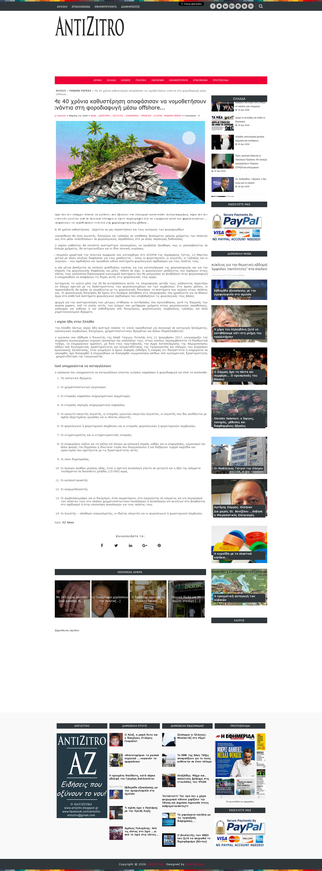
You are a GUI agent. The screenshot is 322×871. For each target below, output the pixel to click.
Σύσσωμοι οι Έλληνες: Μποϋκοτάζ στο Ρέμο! (191, 736)
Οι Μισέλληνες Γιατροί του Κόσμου (238, 468)
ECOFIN (158, 115)
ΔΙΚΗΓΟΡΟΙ (105, 115)
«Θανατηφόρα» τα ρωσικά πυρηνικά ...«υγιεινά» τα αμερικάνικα (248, 195)
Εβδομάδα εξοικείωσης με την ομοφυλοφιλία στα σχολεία (235, 292)
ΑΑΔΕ (94, 115)
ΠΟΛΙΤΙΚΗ (141, 80)
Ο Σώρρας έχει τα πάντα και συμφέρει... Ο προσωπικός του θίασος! (235, 375)
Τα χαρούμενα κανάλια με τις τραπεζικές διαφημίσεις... (194, 817)
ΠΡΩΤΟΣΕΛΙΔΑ (220, 80)
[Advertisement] (199, 43)
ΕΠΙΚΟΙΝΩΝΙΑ (81, 6)
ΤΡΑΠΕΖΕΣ (146, 115)
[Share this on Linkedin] (130, 545)
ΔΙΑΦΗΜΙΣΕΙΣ (130, 6)
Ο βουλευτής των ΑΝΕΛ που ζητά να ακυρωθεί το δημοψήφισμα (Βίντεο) (194, 838)
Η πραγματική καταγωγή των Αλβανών (234, 598)
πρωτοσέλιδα (234, 802)
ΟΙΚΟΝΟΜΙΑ (157, 80)
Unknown (61, 115)
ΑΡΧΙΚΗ (62, 6)
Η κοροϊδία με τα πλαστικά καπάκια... (233, 555)
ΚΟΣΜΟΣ (125, 80)
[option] (239, 116)
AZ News (68, 522)
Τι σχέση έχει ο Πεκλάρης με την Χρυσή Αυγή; (141, 809)
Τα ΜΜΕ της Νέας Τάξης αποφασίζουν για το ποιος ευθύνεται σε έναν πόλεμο (194, 758)
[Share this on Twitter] (116, 545)
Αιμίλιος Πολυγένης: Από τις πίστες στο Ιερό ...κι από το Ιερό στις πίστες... (142, 831)
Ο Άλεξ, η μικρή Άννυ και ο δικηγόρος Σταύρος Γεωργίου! (141, 737)
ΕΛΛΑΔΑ (111, 80)
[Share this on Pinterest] (159, 545)
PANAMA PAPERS (80, 90)
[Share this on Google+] (145, 545)
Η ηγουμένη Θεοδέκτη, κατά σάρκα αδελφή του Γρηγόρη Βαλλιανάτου (132, 777)
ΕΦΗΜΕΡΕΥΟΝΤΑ (106, 6)
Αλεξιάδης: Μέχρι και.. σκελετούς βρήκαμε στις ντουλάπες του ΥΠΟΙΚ (193, 778)
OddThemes (194, 864)
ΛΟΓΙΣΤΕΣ (118, 115)
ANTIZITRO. (156, 864)
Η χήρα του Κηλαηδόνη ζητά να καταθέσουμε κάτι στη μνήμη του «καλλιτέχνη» (237, 333)
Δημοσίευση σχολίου (67, 630)
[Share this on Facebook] (102, 545)
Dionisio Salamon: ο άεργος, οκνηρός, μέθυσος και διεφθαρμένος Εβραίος (234, 422)
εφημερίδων (249, 802)
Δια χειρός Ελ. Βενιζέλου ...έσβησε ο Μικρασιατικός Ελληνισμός (238, 513)
